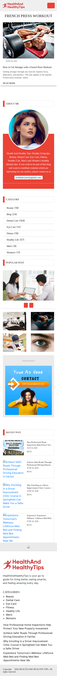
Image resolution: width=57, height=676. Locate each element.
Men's (9, 246)
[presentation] (26, 305)
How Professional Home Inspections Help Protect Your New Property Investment (39, 445)
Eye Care (11, 227)
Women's (11, 252)
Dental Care (12, 220)
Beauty (10, 208)
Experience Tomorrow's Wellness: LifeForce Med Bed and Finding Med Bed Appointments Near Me (28, 656)
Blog (9, 214)
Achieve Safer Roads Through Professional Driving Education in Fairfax (40, 465)
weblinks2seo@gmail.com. (28, 177)
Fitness (10, 233)
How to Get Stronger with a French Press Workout (27, 67)
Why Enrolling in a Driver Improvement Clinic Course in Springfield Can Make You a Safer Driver (27, 645)
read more (9, 83)
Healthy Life (13, 239)
